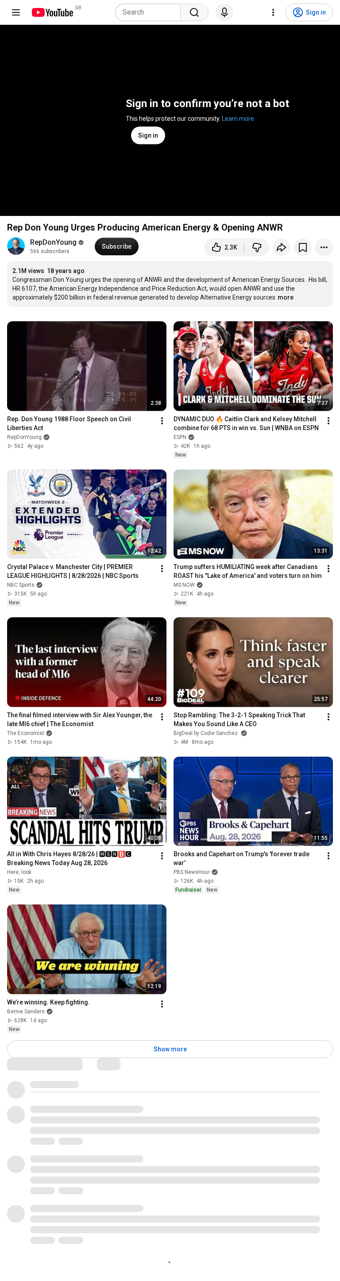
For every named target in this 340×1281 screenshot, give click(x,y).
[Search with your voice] (224, 12)
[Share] (281, 247)
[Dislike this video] (256, 247)
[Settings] (273, 12)
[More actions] (324, 247)
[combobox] (150, 12)
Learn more (238, 118)
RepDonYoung (53, 242)
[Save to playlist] (303, 247)
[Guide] (16, 12)
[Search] (194, 12)
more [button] (286, 297)
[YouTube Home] (52, 12)
